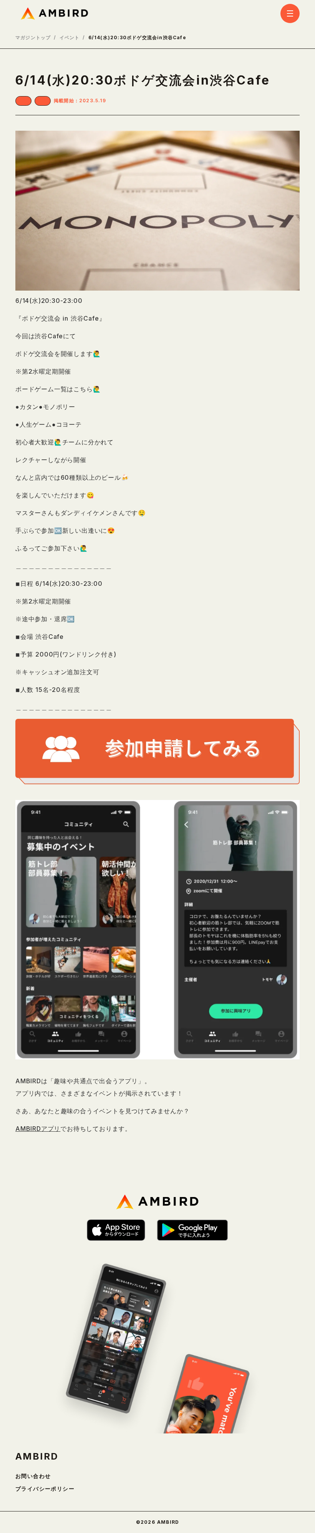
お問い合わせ (33, 1476)
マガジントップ (33, 37)
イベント (70, 37)
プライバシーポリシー (45, 1488)
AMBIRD (36, 1456)
